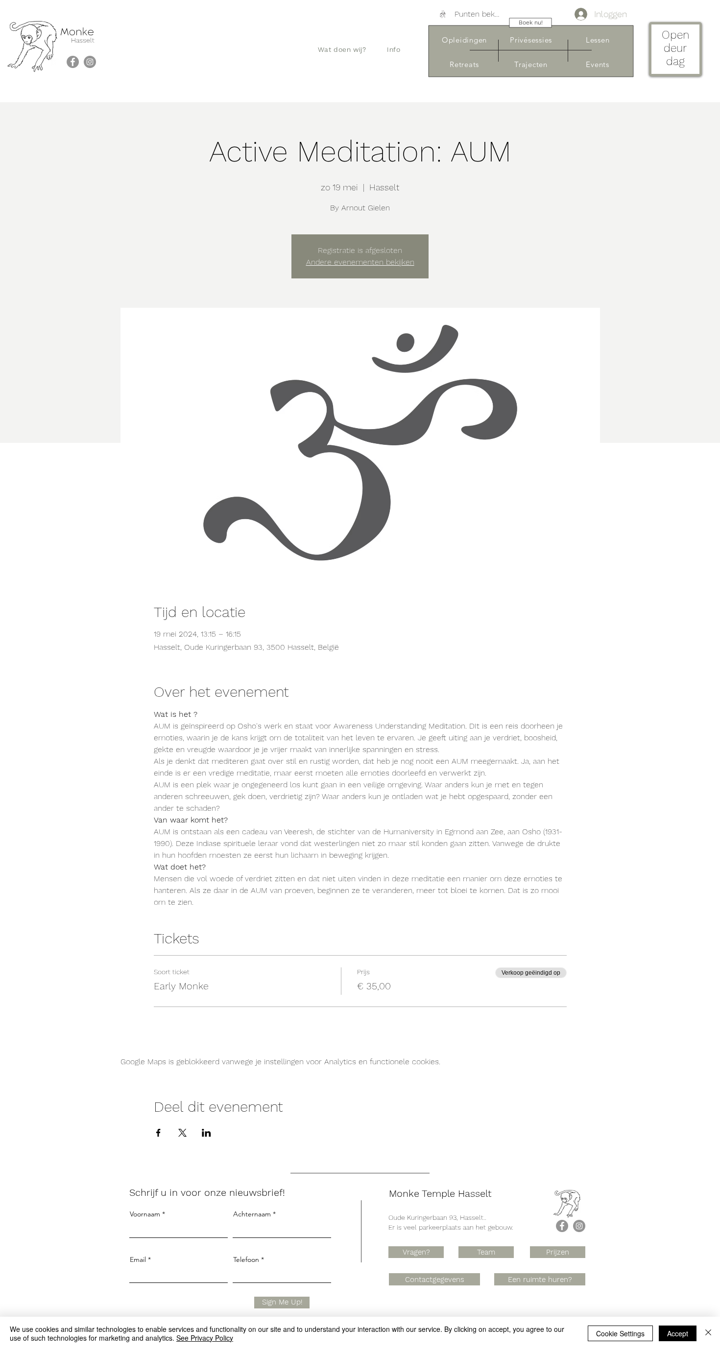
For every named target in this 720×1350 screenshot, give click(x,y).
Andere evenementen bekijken (360, 262)
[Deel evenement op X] (182, 1133)
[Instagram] (90, 62)
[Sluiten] (708, 1333)
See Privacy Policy (204, 1338)
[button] (342, 49)
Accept (677, 1333)
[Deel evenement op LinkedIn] (206, 1133)
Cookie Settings (620, 1333)
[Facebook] (73, 62)
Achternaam (252, 1214)
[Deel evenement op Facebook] (158, 1133)
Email (138, 1259)
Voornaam (145, 1214)
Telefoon (246, 1259)
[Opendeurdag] (675, 50)
